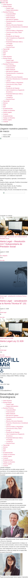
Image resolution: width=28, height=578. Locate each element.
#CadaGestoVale (8, 108)
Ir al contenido (4, 1)
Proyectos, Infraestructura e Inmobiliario (17, 27)
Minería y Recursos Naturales (14, 25)
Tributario (8, 23)
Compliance (9, 45)
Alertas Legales (7, 112)
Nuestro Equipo (7, 6)
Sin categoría (3, 255)
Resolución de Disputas (12, 36)
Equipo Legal (10, 8)
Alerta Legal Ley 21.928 (11, 341)
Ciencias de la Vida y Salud (14, 32)
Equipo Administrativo (12, 10)
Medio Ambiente (10, 17)
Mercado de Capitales (12, 19)
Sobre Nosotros (7, 4)
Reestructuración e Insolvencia (14, 21)
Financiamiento (10, 15)
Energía (8, 34)
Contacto (5, 114)
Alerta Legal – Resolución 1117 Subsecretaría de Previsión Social (12, 244)
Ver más (2, 260)
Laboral (8, 28)
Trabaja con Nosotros (9, 110)
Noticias (5, 51)
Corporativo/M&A (11, 14)
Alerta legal (3, 312)
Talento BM (6, 49)
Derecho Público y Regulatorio (14, 30)
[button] (14, 216)
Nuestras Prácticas (8, 12)
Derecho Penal (10, 47)
